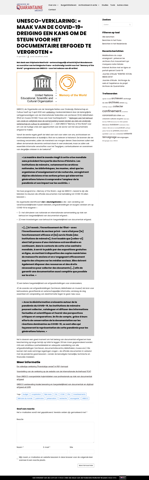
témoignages (123, 137)
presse (116, 131)
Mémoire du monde (25, 398)
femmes (104, 122)
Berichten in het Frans (111, 40)
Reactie (20, 419)
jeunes (125, 122)
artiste (121, 103)
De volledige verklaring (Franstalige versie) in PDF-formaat (42, 366)
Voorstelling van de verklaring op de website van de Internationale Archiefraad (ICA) (54, 371)
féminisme (114, 122)
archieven (117, 98)
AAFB (52, 478)
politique (127, 128)
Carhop (104, 107)
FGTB (108, 122)
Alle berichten (108, 37)
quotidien (105, 134)
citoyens (110, 107)
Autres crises (122, 5)
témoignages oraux (107, 141)
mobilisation (122, 125)
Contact (52, 9)
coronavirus (109, 115)
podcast (121, 128)
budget (25, 394)
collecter (118, 106)
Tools (112, 5)
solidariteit (119, 134)
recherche (63, 398)
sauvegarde (74, 398)
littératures (105, 125)
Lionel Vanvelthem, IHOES (39, 57)
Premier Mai (109, 131)
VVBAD (61, 478)
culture (113, 119)
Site (71, 447)
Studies (105, 5)
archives (113, 102)
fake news (48, 394)
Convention (125, 111)
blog (126, 103)
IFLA (69, 394)
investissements (79, 394)
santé (110, 134)
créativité (106, 119)
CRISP (123, 115)
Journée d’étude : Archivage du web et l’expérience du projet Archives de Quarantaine (116, 83)
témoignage (109, 137)
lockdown (114, 124)
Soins (114, 134)
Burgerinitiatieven (68, 5)
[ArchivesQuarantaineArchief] (30, 7)
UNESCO (85, 398)
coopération (36, 394)
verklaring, (50, 112)
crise (118, 115)
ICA (56, 394)
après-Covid (106, 99)
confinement (111, 111)
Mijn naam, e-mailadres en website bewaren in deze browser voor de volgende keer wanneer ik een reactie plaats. (56, 458)
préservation (51, 398)
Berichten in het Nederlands (114, 43)
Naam (20, 447)
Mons (127, 125)
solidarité (128, 133)
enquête (120, 119)
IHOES (121, 122)
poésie (104, 131)
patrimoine (40, 398)
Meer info (112, 478)
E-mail (46, 447)
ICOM (62, 394)
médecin (104, 128)
